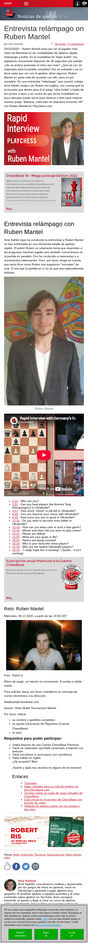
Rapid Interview (55, 854)
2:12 (15, 501)
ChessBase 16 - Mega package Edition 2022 (42, 176)
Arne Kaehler (27, 880)
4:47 (15, 510)
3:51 (15, 504)
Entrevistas (27, 854)
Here (45, 918)
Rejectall (46, 934)
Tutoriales (30, 783)
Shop (8, 3)
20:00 (16, 540)
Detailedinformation (20, 934)
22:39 (16, 546)
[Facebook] (16, 866)
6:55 (15, 514)
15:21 (16, 533)
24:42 (16, 550)
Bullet (16, 854)
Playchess (40, 854)
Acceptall (71, 934)
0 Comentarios (76, 44)
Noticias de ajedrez (37, 16)
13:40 (16, 530)
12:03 (16, 527)
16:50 (16, 537)
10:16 (16, 520)
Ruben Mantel (73, 854)
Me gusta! (60, 44)
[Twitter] (25, 866)
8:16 (15, 517)
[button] (26, 3)
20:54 (16, 543)
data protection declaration (48, 925)
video (7, 857)
